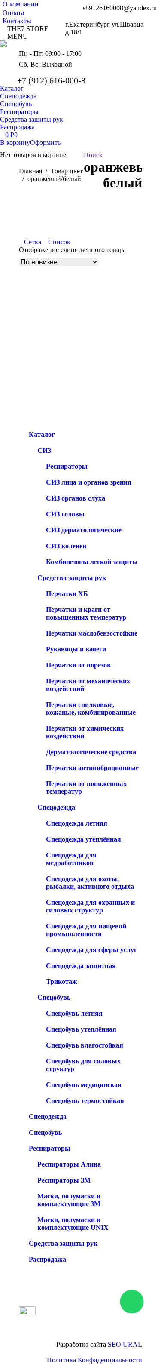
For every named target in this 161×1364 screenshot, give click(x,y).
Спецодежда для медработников (71, 858)
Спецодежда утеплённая (83, 839)
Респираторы (67, 466)
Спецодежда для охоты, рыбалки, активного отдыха (90, 882)
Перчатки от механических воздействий (88, 684)
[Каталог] (98, 1308)
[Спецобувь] (98, 1317)
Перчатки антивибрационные (92, 767)
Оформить (45, 142)
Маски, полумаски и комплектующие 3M (68, 1199)
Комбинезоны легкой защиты (92, 561)
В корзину (15, 142)
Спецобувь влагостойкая (84, 1045)
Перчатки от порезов (78, 665)
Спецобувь (53, 997)
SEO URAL (125, 1344)
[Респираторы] (98, 1321)
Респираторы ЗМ (64, 1180)
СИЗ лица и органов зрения (88, 482)
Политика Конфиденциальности (94, 1360)
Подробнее (35, 426)
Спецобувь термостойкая (85, 1100)
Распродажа (47, 1259)
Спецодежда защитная (81, 965)
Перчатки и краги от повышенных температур (86, 613)
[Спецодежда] (98, 1313)
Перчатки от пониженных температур (86, 787)
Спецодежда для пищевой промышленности (86, 929)
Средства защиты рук (71, 577)
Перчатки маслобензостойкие (91, 633)
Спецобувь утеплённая (81, 1029)
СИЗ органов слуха (75, 498)
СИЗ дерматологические (84, 530)
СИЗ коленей (66, 546)
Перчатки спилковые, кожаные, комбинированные (91, 708)
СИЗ (44, 450)
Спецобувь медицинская (84, 1084)
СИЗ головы (65, 514)
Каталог (42, 434)
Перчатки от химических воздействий (85, 732)
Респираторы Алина (69, 1164)
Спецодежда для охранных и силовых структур (90, 906)
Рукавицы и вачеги (76, 649)
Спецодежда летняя (76, 823)
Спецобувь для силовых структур (83, 1064)
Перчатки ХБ (67, 593)
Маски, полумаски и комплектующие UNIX (73, 1223)
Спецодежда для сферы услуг (91, 949)
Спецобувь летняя (74, 1013)
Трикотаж (61, 981)
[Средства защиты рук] (98, 1326)
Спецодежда (56, 807)
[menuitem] (19, 4)
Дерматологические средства (91, 752)
